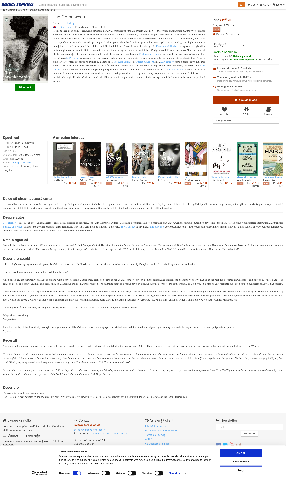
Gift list (247, 114)
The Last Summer (122, 61)
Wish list (224, 114)
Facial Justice (176, 69)
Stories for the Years (220, 177)
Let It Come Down (114, 177)
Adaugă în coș (247, 100)
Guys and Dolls (139, 177)
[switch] (106, 473)
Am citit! (268, 114)
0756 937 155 (101, 433)
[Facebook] (218, 445)
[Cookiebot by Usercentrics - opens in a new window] (40, 473)
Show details (175, 473)
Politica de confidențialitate (161, 430)
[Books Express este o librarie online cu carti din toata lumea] (17, 4)
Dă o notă (25, 87)
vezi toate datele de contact (87, 424)
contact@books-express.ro (90, 429)
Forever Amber (87, 177)
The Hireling (157, 226)
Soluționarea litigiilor (157, 443)
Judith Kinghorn (145, 61)
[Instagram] (238, 445)
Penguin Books (22, 162)
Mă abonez (249, 434)
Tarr (186, 177)
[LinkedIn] (225, 445)
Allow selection (241, 461)
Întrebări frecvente (156, 426)
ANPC (149, 439)
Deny (241, 470)
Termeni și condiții (155, 435)
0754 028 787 (120, 433)
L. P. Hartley (67, 23)
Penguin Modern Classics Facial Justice (169, 177)
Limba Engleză (65, 27)
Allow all (240, 453)
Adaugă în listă (223, 120)
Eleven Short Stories (246, 177)
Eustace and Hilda (166, 46)
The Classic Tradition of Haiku (274, 177)
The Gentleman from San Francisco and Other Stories (64, 177)
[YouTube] (231, 445)
